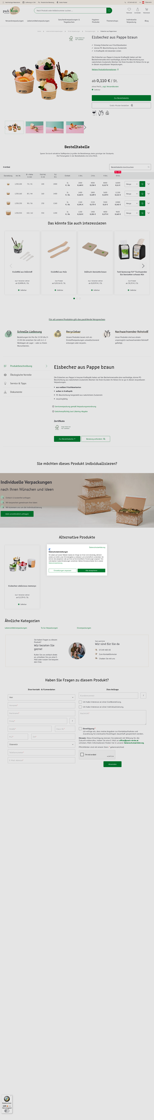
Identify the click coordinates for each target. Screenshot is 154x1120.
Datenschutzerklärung (97, 547)
